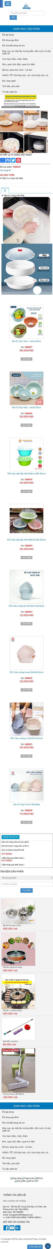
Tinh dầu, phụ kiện (11, 86)
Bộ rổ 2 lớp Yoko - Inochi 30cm (26, 341)
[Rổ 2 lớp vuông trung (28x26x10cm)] (26, 653)
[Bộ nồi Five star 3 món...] (18, 911)
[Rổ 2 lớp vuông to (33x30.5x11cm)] (26, 719)
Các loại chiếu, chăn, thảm (15, 59)
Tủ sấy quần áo (9, 91)
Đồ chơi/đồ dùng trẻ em (13, 45)
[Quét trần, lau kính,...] (18, 1028)
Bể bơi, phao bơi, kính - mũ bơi (17, 70)
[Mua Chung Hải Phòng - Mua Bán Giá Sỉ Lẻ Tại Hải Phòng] (26, 6)
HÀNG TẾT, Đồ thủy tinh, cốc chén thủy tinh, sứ (25, 75)
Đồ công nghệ (9, 81)
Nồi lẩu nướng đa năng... (13, 967)
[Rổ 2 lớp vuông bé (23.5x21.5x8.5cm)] (26, 587)
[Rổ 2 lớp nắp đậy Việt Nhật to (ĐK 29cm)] (26, 454)
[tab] (4, 190)
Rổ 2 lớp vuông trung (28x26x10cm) (26, 672)
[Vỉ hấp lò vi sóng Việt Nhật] (24, 131)
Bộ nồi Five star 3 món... (12, 926)
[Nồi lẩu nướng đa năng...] (18, 949)
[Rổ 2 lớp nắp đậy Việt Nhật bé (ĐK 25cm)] (26, 520)
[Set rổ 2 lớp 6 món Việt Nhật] (26, 785)
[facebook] (6, 1230)
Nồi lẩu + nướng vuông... (13, 1010)
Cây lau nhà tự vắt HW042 (13, 1094)
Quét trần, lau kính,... (11, 1041)
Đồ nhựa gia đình (10, 40)
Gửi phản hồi (36, 1247)
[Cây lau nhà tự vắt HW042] (18, 1070)
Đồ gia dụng (8, 34)
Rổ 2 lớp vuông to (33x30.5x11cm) (26, 738)
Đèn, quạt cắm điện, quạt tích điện (18, 64)
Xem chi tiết (26, 359)
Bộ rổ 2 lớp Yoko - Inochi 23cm (26, 407)
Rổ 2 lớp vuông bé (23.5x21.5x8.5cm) (26, 606)
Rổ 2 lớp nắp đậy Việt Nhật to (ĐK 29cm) (27, 473)
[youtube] (12, 1230)
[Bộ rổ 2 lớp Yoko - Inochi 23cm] (26, 388)
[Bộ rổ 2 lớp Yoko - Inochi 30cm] (26, 319)
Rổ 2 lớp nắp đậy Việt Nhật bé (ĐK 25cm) (26, 540)
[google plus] (18, 1230)
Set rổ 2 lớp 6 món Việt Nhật (26, 804)
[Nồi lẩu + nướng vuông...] (18, 991)
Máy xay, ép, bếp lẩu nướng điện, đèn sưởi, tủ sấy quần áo (26, 52)
